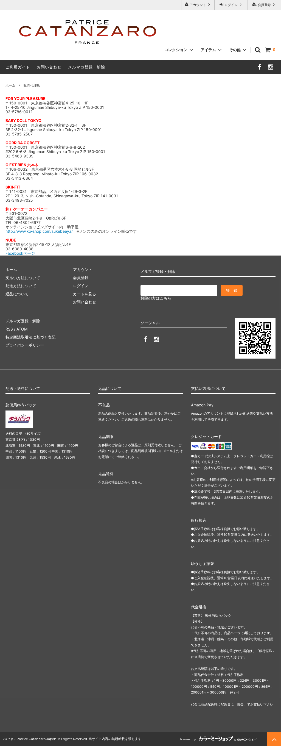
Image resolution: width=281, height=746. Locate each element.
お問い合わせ (49, 67)
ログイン (231, 5)
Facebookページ (20, 253)
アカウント (198, 5)
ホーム (10, 85)
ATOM (21, 329)
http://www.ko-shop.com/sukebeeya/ (39, 231)
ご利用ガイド (17, 67)
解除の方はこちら (155, 298)
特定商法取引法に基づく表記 (30, 337)
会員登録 (264, 5)
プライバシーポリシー (24, 345)
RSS (9, 329)
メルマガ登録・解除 (86, 67)
